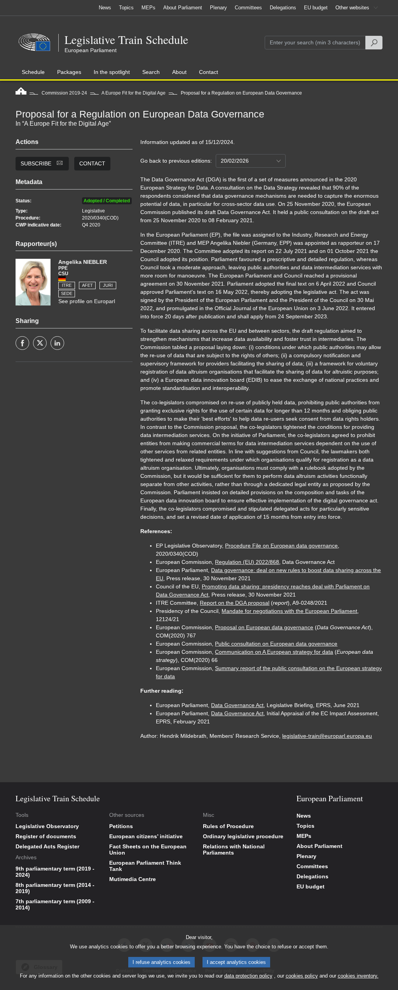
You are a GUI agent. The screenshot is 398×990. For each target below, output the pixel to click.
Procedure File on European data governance (281, 545)
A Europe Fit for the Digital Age (133, 93)
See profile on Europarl (86, 301)
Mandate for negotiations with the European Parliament (289, 611)
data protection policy (248, 976)
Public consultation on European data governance (276, 644)
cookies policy (302, 976)
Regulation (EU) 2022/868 (247, 562)
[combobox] (251, 161)
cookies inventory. (358, 976)
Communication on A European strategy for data (274, 652)
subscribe (37, 163)
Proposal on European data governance (264, 627)
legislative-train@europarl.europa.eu (327, 736)
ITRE (67, 285)
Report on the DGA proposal (234, 603)
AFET (87, 285)
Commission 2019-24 (64, 93)
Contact (92, 163)
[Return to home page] (21, 93)
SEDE (66, 293)
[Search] (373, 42)
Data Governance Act (237, 705)
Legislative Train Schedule (126, 39)
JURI (108, 285)
